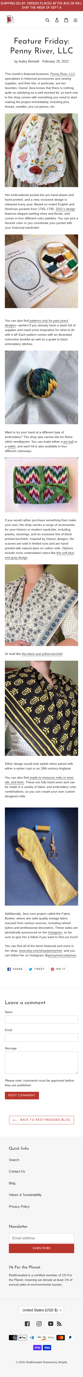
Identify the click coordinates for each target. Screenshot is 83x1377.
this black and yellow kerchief (42, 654)
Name (8, 1012)
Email (8, 1030)
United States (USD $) (40, 1310)
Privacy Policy (19, 1206)
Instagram (55, 932)
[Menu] (75, 20)
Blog (12, 1183)
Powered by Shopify (55, 1362)
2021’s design (65, 209)
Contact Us (17, 1171)
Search (14, 1160)
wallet (11, 446)
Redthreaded (34, 1362)
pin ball (68, 441)
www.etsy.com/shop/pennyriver (40, 950)
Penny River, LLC (62, 74)
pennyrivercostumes (62, 955)
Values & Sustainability (25, 1195)
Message (11, 1048)
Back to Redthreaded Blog (44, 1120)
